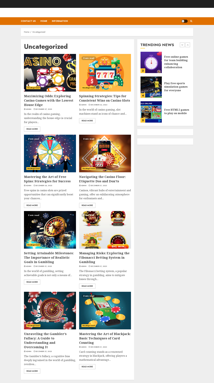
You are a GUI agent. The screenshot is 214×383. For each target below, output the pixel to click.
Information (60, 21)
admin (28, 109)
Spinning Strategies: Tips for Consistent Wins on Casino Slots (104, 98)
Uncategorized (33, 88)
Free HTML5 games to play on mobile (176, 111)
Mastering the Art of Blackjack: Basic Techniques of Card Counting (105, 338)
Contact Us (28, 21)
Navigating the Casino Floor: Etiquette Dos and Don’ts (102, 179)
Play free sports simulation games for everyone (176, 87)
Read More (32, 129)
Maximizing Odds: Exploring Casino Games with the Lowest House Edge (48, 100)
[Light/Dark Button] (184, 21)
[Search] (191, 21)
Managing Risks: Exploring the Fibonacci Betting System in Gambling (104, 257)
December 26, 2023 (99, 105)
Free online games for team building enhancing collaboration (176, 62)
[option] (165, 64)
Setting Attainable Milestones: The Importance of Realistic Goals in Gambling (49, 257)
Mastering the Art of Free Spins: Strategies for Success (47, 179)
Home (43, 21)
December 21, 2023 (99, 186)
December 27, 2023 (44, 109)
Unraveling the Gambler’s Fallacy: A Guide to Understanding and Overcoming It (45, 340)
